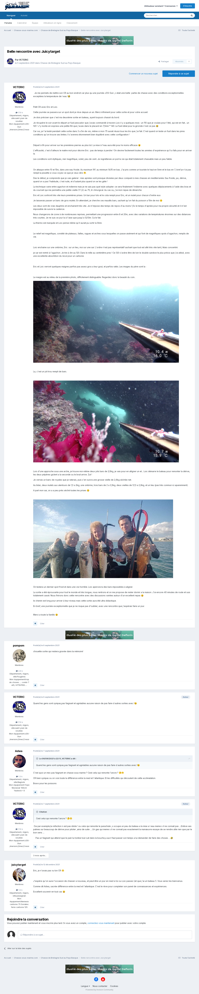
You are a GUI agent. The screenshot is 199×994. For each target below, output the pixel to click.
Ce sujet (181, 15)
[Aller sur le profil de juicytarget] (19, 875)
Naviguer (11, 15)
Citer (42, 623)
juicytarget (19, 864)
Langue (85, 986)
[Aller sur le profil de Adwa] (19, 761)
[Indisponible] (106, 321)
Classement (72, 23)
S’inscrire (187, 6)
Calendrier (22, 23)
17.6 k (20, 112)
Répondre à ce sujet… (33, 934)
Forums (8, 23)
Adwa (18, 751)
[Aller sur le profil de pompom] (19, 655)
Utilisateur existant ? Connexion (160, 6)
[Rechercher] (192, 15)
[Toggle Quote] (37, 758)
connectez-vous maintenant (101, 923)
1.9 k (20, 890)
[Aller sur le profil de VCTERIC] (10, 61)
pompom (18, 645)
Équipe (35, 23)
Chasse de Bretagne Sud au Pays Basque (60, 63)
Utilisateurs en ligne (52, 23)
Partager (164, 61)
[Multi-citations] (35, 623)
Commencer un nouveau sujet (143, 73)
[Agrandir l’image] (103, 538)
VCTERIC (23, 60)
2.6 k (20, 671)
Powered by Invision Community (99, 990)
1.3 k (20, 776)
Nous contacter (100, 986)
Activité (24, 15)
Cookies (114, 986)
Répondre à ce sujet (178, 73)
